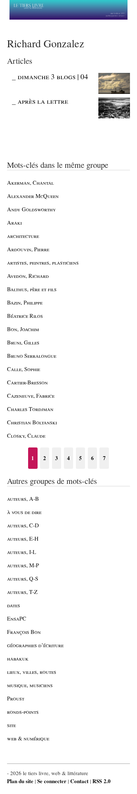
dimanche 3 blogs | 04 (53, 76)
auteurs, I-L (21, 551)
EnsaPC (16, 618)
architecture (23, 235)
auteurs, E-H (23, 538)
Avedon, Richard (28, 275)
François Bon (24, 631)
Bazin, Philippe (25, 302)
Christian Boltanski (32, 422)
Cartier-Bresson (27, 382)
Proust (15, 698)
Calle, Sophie (23, 368)
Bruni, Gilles (23, 342)
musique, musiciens (30, 685)
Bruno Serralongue (31, 355)
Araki (14, 222)
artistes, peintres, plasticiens (43, 262)
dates (13, 605)
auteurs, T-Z (22, 591)
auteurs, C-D (23, 525)
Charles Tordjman (30, 408)
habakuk (17, 658)
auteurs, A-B (23, 498)
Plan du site (20, 781)
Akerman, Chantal (30, 182)
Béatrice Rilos (25, 315)
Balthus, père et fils (32, 289)
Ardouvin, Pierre (28, 249)
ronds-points (23, 711)
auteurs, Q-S (22, 578)
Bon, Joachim (23, 329)
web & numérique (28, 738)
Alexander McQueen (33, 195)
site (11, 724)
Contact (79, 781)
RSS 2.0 (101, 781)
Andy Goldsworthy (31, 209)
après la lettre (43, 101)
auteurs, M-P (23, 565)
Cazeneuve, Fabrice (30, 395)
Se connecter (51, 781)
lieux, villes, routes (31, 671)
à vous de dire (24, 511)
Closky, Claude (26, 435)
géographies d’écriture (35, 645)
